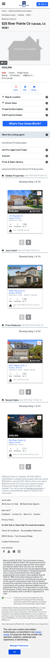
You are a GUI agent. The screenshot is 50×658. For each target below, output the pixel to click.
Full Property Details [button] (12, 115)
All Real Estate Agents (29, 504)
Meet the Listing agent (13, 134)
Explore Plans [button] (40, 604)
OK (14, 652)
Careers (36, 514)
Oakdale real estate (34, 488)
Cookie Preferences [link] (10, 541)
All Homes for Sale (10, 504)
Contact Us (17, 514)
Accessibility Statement (31, 530)
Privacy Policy (8, 520)
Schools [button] (6, 156)
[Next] (28, 242)
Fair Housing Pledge (24, 536)
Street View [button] (11, 103)
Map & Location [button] (12, 97)
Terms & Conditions (10, 530)
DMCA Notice (7, 536)
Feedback (6, 514)
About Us (27, 514)
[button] (42, 4)
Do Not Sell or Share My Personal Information (23, 525)
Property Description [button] (12, 109)
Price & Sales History (12, 162)
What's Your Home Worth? (25, 123)
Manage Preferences (19, 646)
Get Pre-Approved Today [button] (14, 150)
